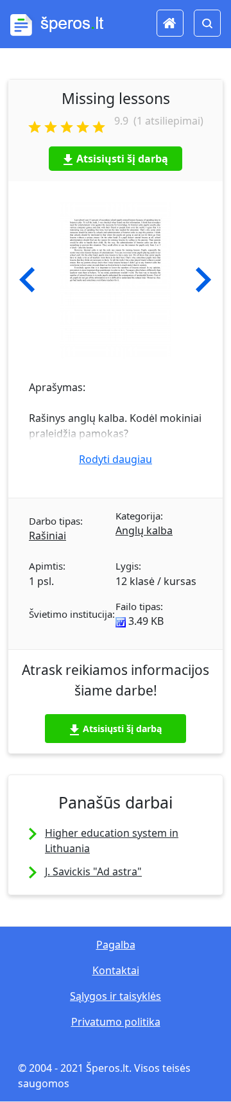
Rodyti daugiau (115, 459)
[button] (27, 280)
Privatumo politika (115, 1022)
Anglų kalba (144, 530)
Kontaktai (115, 970)
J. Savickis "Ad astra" (93, 871)
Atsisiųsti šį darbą (122, 159)
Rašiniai (47, 536)
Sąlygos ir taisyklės (115, 996)
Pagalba (115, 945)
